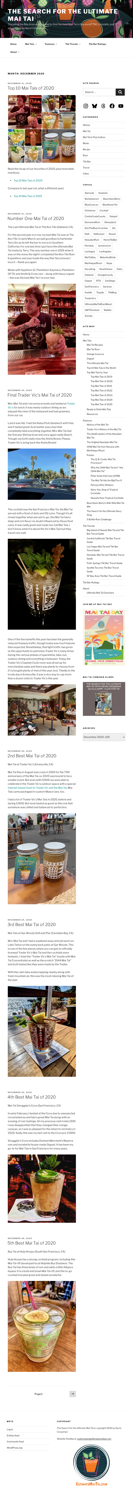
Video (86, 173)
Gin (113, 228)
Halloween (99, 233)
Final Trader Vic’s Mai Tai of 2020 (39, 395)
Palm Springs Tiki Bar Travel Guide (104, 563)
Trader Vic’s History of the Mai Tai (104, 429)
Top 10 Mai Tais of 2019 (28, 196)
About (13, 52)
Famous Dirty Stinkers (102, 485)
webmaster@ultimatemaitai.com (94, 1438)
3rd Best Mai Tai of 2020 (31, 924)
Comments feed (15, 1441)
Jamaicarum (104, 245)
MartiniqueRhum (93, 263)
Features (49, 44)
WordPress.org (14, 1447)
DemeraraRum (92, 222)
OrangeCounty (105, 274)
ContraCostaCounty (95, 216)
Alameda (89, 193)
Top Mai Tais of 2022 (101, 390)
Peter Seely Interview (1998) (105, 475)
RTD (98, 280)
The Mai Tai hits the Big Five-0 (106, 480)
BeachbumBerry (111, 198)
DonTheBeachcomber (96, 228)
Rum (85, 155)
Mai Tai (86, 131)
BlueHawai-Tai (110, 204)
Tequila (100, 292)
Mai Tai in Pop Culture (94, 137)
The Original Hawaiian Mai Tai (102, 442)
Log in (10, 1429)
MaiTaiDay (90, 257)
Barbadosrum (92, 198)
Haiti (87, 233)
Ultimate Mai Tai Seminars (100, 592)
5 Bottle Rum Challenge (99, 519)
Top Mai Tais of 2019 (101, 376)
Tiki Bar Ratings (97, 44)
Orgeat (88, 280)
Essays (90, 455)
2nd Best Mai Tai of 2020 (31, 755)
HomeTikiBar (110, 239)
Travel (86, 167)
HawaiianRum (92, 239)
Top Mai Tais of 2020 (102, 381)
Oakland (89, 274)
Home (13, 44)
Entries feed (13, 1435)
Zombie (88, 315)
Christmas (90, 210)
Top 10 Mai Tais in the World (101, 367)
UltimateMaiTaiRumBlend (98, 304)
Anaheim (103, 193)
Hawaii (112, 233)
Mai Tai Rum (93, 349)
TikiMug (112, 292)
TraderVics (90, 298)
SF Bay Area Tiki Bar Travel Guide (104, 576)
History (86, 125)
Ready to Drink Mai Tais (99, 409)
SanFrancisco (92, 286)
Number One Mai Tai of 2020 (35, 218)
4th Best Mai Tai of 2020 (31, 1097)
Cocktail (104, 210)
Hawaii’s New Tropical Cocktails (107, 498)
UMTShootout (92, 310)
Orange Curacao (95, 354)
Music (86, 143)
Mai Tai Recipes (95, 344)
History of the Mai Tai (98, 424)
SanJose (107, 286)
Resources (92, 414)
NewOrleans (105, 269)
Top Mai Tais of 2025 (101, 404)
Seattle (88, 292)
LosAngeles (105, 251)
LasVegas (90, 251)
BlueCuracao (91, 204)
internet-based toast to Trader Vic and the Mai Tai (37, 787)
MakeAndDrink (108, 257)
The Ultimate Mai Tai (97, 363)
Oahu (119, 269)
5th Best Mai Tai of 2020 (31, 1243)
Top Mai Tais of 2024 (101, 399)
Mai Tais (29, 44)
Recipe (86, 149)
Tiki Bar (87, 161)
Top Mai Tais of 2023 (101, 395)
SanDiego (110, 280)
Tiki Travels (71, 44)
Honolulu (89, 245)
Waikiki (107, 310)
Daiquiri (113, 216)
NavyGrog (90, 269)
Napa (109, 263)
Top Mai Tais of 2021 (101, 385)
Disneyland (110, 222)
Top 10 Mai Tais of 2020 (30, 88)
